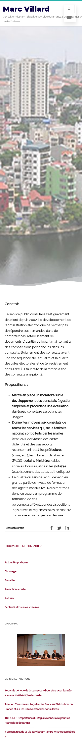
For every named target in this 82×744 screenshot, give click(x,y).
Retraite (9, 598)
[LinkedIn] (67, 528)
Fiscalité (10, 580)
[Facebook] (51, 528)
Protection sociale (15, 589)
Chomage (10, 571)
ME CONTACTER (32, 545)
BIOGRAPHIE (12, 545)
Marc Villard (26, 9)
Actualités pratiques (16, 562)
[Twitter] (59, 528)
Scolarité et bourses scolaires (22, 607)
